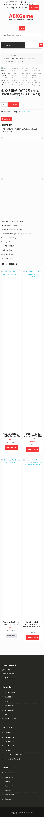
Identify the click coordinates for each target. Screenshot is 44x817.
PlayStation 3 (9, 741)
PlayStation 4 (9, 737)
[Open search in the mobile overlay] (22, 35)
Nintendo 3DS (9, 710)
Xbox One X (9, 782)
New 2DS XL (9, 697)
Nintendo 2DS (9, 706)
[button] (41, 45)
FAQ (7, 8)
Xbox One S (9, 786)
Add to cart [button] (10, 447)
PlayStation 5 (9, 733)
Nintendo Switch (10, 693)
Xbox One (8, 790)
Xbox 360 (8, 799)
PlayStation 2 (9, 746)
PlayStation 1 (9, 750)
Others (23, 112)
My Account (34, 8)
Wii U (6, 714)
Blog (12, 8)
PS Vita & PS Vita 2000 (12, 759)
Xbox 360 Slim (9, 795)
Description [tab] (6, 119)
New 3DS (8, 701)
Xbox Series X (9, 777)
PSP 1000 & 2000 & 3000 (13, 755)
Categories (9, 45)
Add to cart (13, 105)
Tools (28, 112)
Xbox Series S (9, 773)
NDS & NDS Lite (10, 719)
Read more (11, 636)
